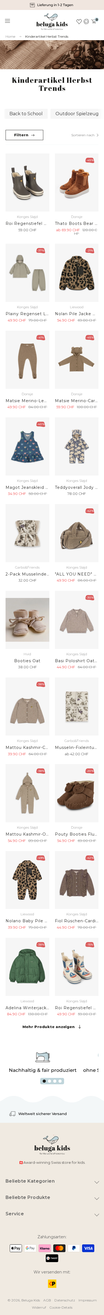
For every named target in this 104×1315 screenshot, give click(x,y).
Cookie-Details (60, 1307)
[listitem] (52, 5)
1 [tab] (44, 1081)
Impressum (87, 1300)
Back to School (26, 113)
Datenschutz (64, 1300)
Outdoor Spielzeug (77, 113)
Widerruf (39, 1307)
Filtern (21, 135)
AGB (47, 1300)
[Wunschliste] (79, 21)
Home (10, 36)
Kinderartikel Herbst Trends (46, 36)
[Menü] (8, 21)
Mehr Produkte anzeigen (48, 1026)
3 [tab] (54, 1081)
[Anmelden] (86, 22)
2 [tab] (49, 1081)
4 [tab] (60, 1081)
